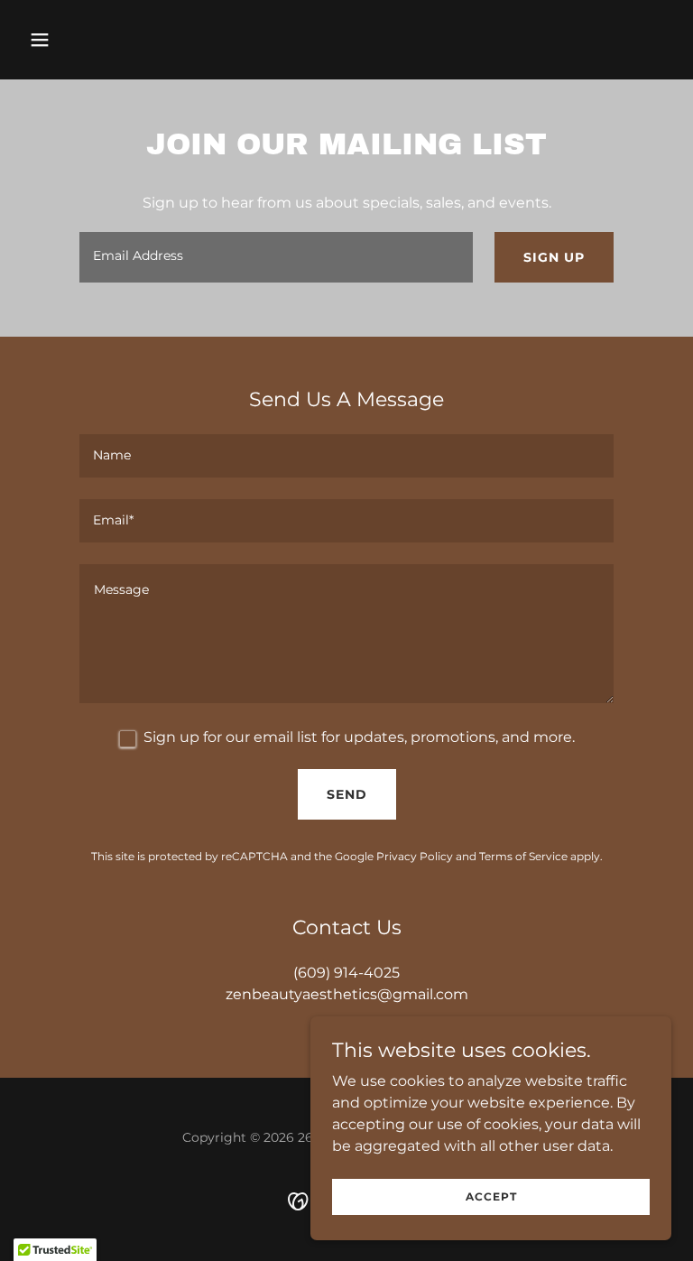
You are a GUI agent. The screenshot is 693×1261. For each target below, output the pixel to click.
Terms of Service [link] (523, 856)
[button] (96, 40)
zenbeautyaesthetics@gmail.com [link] (347, 994)
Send (347, 794)
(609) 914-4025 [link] (346, 972)
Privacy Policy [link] (414, 856)
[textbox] (276, 257)
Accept (491, 1196)
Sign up (554, 257)
